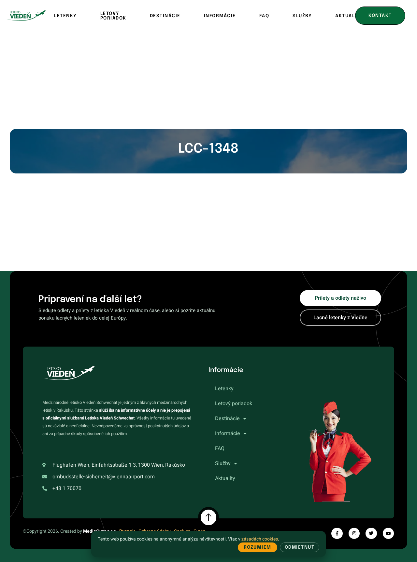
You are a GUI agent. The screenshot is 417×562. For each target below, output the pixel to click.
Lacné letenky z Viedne (340, 318)
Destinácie (165, 16)
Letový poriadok (113, 16)
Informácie (220, 16)
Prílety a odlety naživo (340, 298)
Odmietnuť (300, 547)
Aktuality (225, 478)
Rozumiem (257, 547)
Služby (302, 16)
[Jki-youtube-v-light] (388, 533)
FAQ (264, 16)
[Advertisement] (208, 80)
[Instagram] (354, 533)
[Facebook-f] (337, 533)
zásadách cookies (259, 539)
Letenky (65, 16)
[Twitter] (371, 533)
